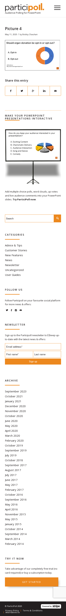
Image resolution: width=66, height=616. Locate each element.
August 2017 (13, 470)
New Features (14, 255)
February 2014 (14, 544)
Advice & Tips (13, 245)
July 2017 (10, 475)
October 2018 (14, 460)
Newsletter (12, 265)
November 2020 (15, 411)
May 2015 (11, 519)
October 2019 (14, 445)
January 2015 (13, 524)
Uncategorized (14, 270)
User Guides (13, 275)
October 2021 (14, 396)
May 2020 (11, 426)
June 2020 (11, 421)
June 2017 (11, 480)
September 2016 (16, 499)
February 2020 (14, 440)
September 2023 (16, 391)
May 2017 (11, 485)
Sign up (33, 361)
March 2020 (12, 435)
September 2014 (16, 534)
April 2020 (11, 430)
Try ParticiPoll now (24, 199)
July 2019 (10, 455)
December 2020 (15, 406)
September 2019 (16, 450)
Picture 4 (13, 28)
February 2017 (14, 489)
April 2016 (11, 509)
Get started (31, 582)
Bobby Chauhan (30, 34)
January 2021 (13, 401)
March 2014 (12, 539)
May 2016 (11, 504)
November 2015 (15, 514)
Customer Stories (16, 250)
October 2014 (14, 529)
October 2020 (14, 416)
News (8, 260)
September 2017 (16, 465)
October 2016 (14, 494)
